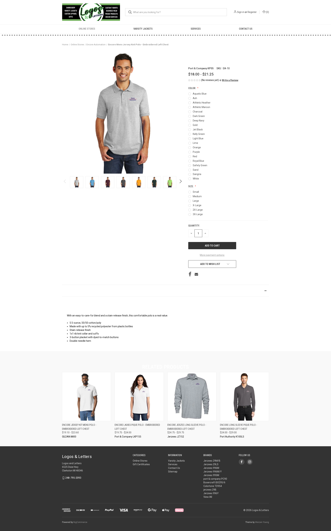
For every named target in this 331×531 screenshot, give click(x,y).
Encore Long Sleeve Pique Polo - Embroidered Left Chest (238, 426)
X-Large (197, 205)
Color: (192, 88)
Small (196, 191)
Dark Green (199, 116)
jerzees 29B (209, 489)
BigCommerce (80, 522)
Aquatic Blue (200, 93)
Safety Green (200, 165)
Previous (65, 182)
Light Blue (198, 138)
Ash (195, 98)
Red (195, 156)
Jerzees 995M (211, 475)
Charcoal (197, 111)
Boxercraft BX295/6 (214, 482)
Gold (195, 125)
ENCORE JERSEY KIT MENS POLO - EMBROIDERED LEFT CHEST (79, 426)
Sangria (197, 174)
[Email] (196, 274)
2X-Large (198, 209)
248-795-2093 (73, 477)
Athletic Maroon (201, 107)
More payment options (212, 255)
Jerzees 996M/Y (212, 471)
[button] (228, 80)
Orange (197, 147)
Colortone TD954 (212, 486)
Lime (195, 143)
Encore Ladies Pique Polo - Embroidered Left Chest (137, 426)
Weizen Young (262, 522)
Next (180, 182)
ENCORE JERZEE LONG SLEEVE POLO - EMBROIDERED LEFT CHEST (186, 426)
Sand (195, 169)
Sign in (240, 12)
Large (196, 200)
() (267, 12)
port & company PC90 (215, 478)
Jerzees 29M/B (211, 460)
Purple (196, 152)
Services (196, 28)
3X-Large (198, 214)
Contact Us (245, 28)
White (196, 178)
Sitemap (172, 471)
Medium (197, 196)
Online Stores (87, 28)
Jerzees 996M (211, 468)
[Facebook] (190, 274)
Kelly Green (199, 134)
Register (252, 12)
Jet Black (198, 129)
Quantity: (194, 225)
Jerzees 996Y (211, 493)
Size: (191, 186)
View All (207, 497)
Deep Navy (198, 120)
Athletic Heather (201, 102)
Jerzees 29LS (210, 464)
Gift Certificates (141, 464)
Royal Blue (198, 160)
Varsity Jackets (143, 28)
